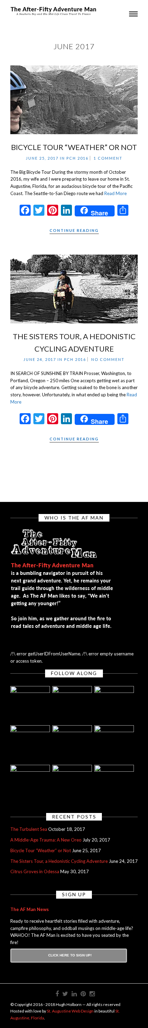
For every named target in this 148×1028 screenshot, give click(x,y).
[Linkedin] (74, 993)
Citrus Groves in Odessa (34, 871)
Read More (115, 193)
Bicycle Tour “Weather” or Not (74, 147)
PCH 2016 (77, 158)
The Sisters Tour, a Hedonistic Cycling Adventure (59, 861)
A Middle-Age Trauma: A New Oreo (46, 840)
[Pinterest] (83, 993)
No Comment (108, 359)
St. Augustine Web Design (70, 1011)
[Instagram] (92, 993)
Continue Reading (74, 230)
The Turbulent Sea (28, 829)
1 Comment (108, 158)
